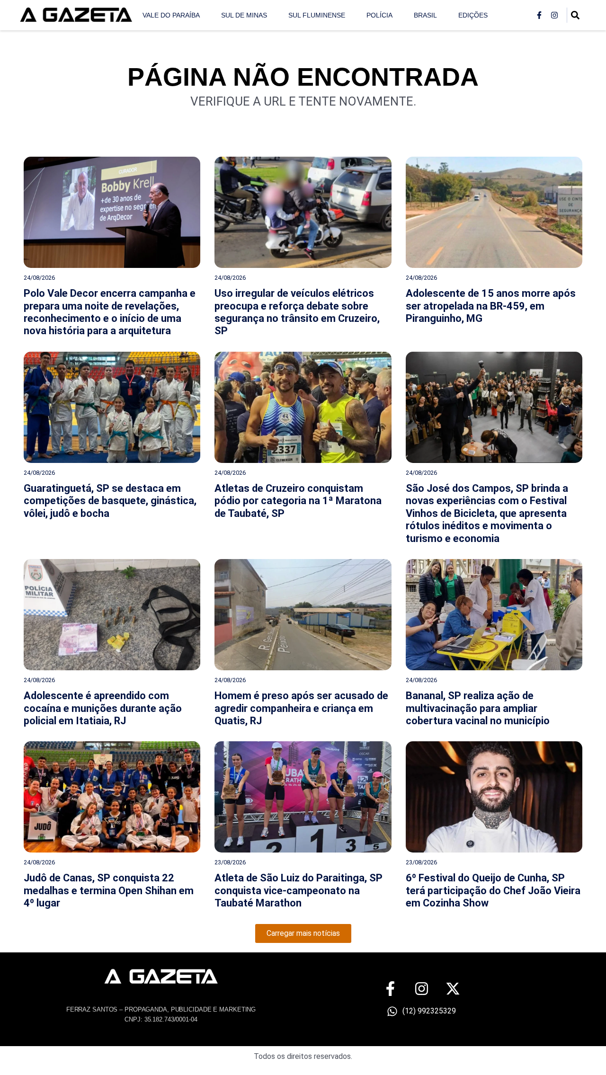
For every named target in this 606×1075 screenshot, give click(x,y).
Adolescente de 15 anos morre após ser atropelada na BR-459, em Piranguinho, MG (491, 305)
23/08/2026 (230, 862)
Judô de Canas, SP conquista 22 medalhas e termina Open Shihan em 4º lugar (109, 890)
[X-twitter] (453, 988)
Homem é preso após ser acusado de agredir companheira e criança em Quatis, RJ (301, 708)
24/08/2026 (39, 277)
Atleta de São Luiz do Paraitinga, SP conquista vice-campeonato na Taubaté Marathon (298, 890)
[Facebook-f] (539, 15)
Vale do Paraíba (171, 15)
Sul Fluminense (316, 15)
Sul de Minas (244, 15)
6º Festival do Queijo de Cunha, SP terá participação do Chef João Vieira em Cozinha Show (493, 890)
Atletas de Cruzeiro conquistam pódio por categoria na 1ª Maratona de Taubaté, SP (298, 500)
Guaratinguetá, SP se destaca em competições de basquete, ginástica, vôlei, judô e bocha (110, 500)
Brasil (425, 15)
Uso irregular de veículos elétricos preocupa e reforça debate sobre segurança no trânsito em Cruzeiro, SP (297, 312)
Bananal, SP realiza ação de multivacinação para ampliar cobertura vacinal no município (478, 708)
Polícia (379, 15)
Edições (473, 15)
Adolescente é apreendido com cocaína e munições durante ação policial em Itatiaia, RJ (103, 708)
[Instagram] (554, 15)
